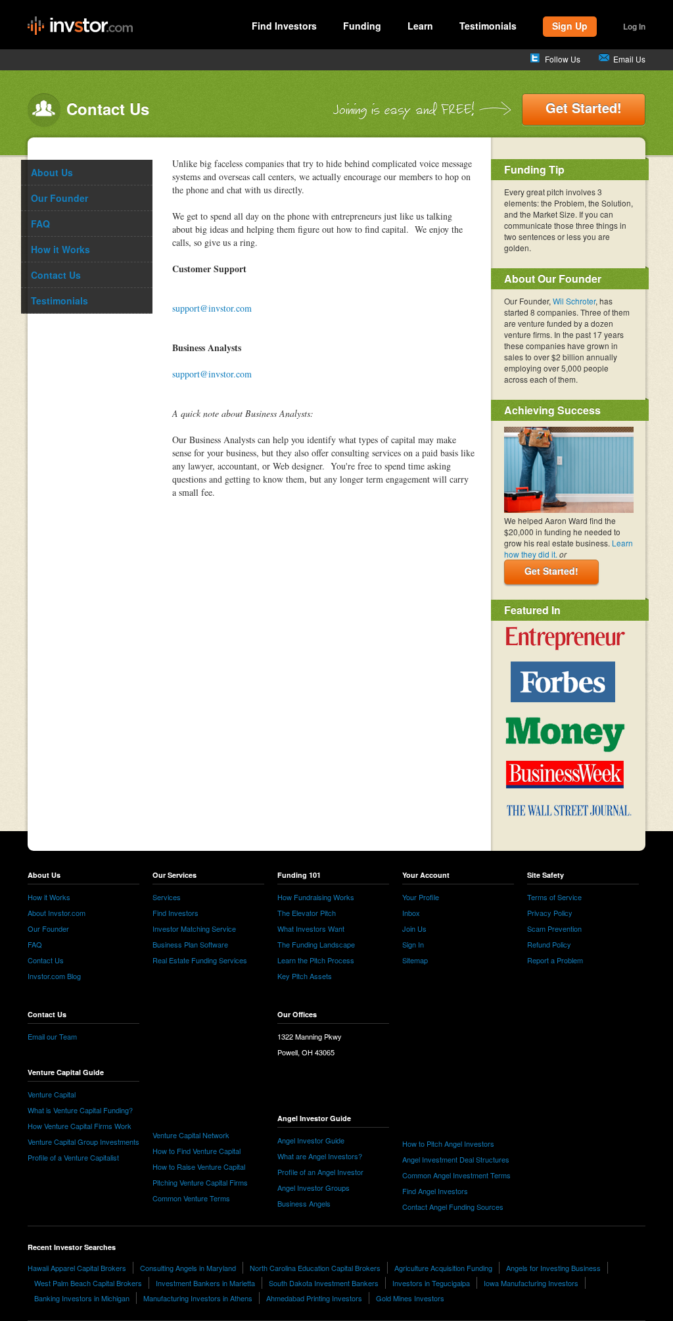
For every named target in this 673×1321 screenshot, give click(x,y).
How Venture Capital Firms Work (79, 1125)
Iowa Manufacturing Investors (531, 1283)
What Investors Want (310, 928)
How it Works (49, 897)
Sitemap (415, 960)
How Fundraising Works (315, 897)
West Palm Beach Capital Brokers (88, 1283)
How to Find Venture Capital (196, 1150)
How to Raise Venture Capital (198, 1166)
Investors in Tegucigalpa (431, 1283)
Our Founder (48, 928)
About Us (52, 172)
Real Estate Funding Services (199, 960)
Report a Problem (555, 960)
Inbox (411, 912)
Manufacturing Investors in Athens (197, 1298)
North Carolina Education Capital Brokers (315, 1267)
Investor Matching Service (194, 928)
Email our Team (52, 1036)
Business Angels (304, 1203)
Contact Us (46, 960)
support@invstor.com (212, 308)
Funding (362, 25)
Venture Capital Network (190, 1135)
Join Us (414, 928)
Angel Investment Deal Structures (455, 1159)
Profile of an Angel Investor (320, 1171)
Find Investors (284, 25)
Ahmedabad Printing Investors (314, 1298)
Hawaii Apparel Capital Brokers (77, 1267)
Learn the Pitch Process (315, 960)
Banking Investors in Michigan (81, 1298)
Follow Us (562, 58)
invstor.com (80, 26)
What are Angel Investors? (319, 1156)
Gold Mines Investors (410, 1298)
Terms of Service (554, 897)
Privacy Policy (549, 912)
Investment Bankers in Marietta (205, 1283)
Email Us (629, 58)
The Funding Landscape (316, 944)
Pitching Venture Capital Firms (200, 1182)
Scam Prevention (554, 928)
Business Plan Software (190, 944)
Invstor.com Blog (54, 976)
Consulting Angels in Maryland (188, 1267)
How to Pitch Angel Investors (448, 1143)
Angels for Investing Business (553, 1267)
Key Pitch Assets (304, 976)
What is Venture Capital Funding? (80, 1110)
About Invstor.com (56, 912)
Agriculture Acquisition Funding (443, 1267)
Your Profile (420, 897)
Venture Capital (52, 1094)
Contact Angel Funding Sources (452, 1206)
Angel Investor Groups (313, 1187)
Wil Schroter (574, 300)
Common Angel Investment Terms (456, 1175)
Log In (634, 26)
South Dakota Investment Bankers (324, 1283)
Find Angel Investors (435, 1191)
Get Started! (583, 107)
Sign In (413, 944)
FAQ (35, 944)
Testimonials (488, 25)
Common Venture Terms (191, 1198)
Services (166, 897)
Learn (420, 25)
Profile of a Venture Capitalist (73, 1157)
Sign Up (570, 25)
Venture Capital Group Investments (83, 1141)
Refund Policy (549, 944)
